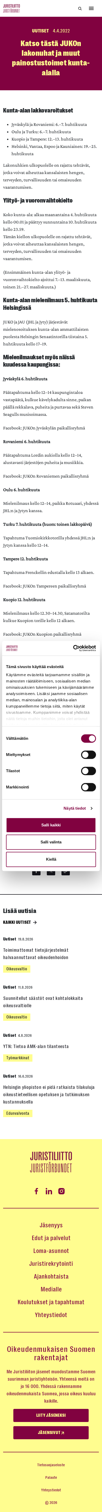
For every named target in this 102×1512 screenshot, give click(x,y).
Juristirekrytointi (51, 1263)
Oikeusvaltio (16, 968)
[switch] (88, 755)
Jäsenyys (51, 1225)
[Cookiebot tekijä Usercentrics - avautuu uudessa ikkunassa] (73, 648)
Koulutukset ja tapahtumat (51, 1302)
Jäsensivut (49, 1432)
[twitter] (51, 871)
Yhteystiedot (51, 1315)
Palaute (51, 1477)
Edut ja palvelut (51, 1238)
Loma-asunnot (51, 1251)
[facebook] (36, 871)
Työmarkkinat (17, 1057)
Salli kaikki (51, 825)
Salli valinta (51, 842)
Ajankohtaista (51, 1276)
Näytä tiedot (75, 808)
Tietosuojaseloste (51, 1465)
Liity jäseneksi (51, 1415)
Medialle (51, 1289)
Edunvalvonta (17, 1113)
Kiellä (51, 859)
